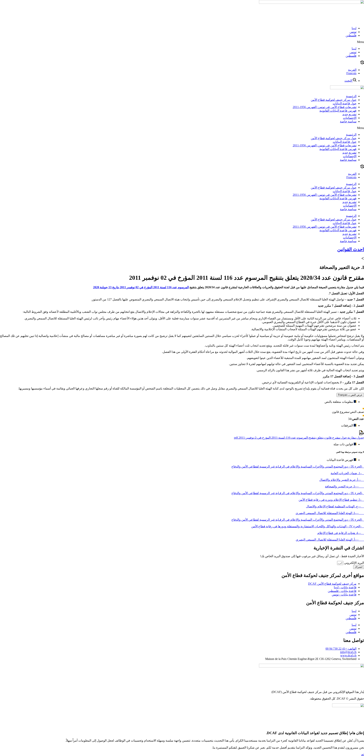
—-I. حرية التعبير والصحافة (344, 486)
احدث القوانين (350, 249)
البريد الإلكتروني (353, 562)
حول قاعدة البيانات (344, 103)
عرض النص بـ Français (350, 394)
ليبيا (354, 28)
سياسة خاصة (348, 121)
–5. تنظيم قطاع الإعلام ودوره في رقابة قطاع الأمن (331, 499)
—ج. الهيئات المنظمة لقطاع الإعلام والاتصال (335, 506)
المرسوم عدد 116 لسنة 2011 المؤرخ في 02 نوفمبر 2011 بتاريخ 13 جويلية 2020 (141, 287)
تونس (353, 31)
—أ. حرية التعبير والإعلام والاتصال (341, 479)
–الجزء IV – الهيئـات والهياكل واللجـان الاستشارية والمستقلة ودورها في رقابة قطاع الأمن (307, 526)
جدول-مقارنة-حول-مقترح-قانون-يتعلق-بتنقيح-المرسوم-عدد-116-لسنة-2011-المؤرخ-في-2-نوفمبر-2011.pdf (299, 437)
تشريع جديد (349, 114)
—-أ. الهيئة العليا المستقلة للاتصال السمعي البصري (330, 539)
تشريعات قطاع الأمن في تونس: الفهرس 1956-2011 (324, 107)
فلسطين (351, 35)
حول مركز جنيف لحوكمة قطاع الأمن (333, 99)
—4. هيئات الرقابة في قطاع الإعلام (340, 533)
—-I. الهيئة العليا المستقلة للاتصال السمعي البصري (330, 513)
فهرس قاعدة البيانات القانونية (337, 110)
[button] (182, 42)
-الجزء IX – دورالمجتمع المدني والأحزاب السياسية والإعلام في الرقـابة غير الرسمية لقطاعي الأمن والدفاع (297, 466)
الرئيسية (351, 96)
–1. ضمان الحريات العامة (347, 473)
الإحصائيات (349, 117)
